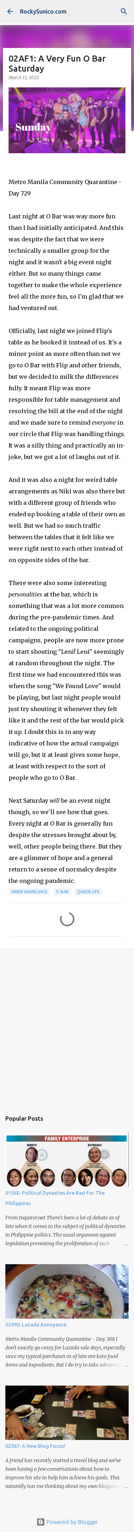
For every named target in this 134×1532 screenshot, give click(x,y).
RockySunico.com (43, 11)
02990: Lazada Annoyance (35, 1325)
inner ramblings (29, 891)
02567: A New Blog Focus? (35, 1446)
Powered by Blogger (71, 1522)
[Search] (124, 11)
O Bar (62, 891)
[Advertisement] (67, 1026)
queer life (88, 891)
